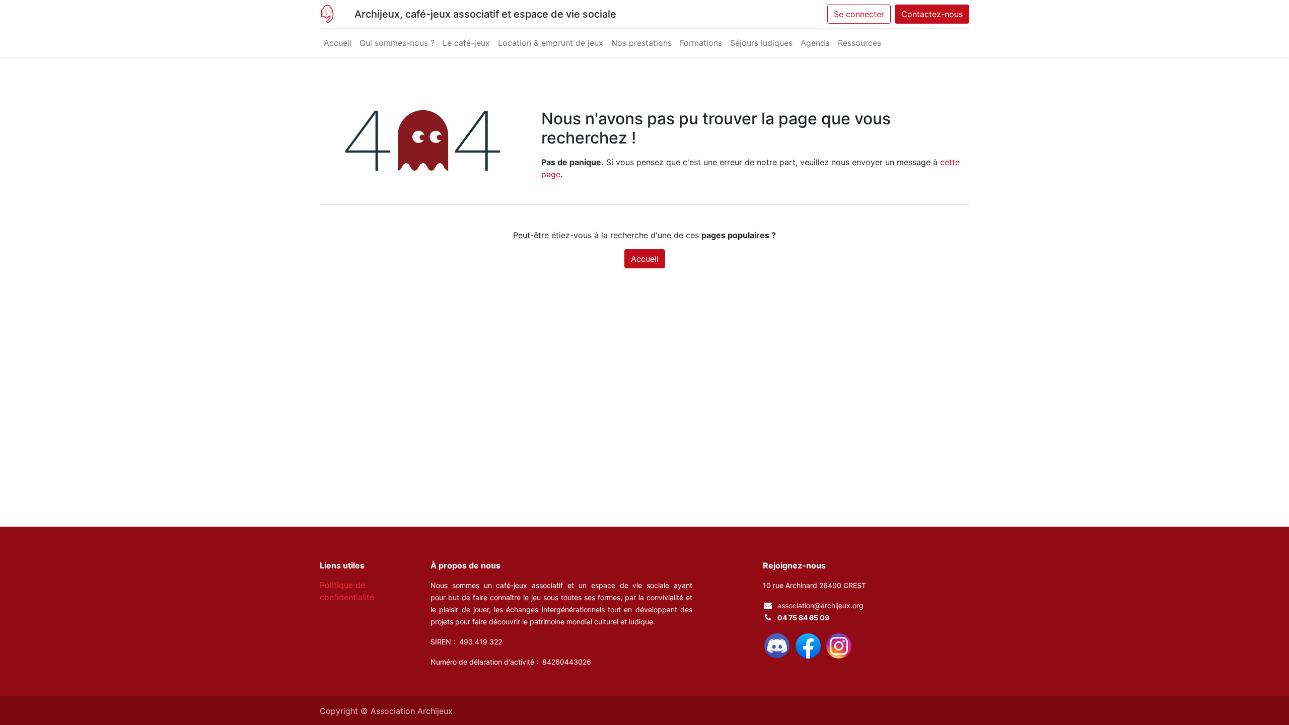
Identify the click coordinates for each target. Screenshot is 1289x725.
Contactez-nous (932, 14)
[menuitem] (337, 43)
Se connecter (859, 14)
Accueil (645, 259)
